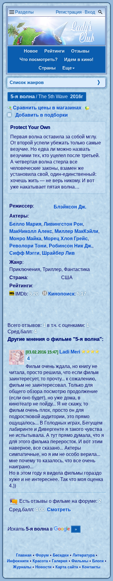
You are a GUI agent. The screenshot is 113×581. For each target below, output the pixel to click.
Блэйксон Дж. (70, 206)
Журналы (22, 567)
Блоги (98, 561)
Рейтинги (54, 50)
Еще (67, 67)
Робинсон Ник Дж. (70, 245)
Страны (47, 67)
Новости (43, 567)
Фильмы (79, 561)
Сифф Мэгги (24, 253)
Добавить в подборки (41, 115)
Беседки (61, 555)
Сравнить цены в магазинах (47, 107)
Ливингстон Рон (63, 224)
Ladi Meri (69, 351)
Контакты (91, 567)
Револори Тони (27, 245)
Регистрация (69, 12)
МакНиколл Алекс (30, 231)
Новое (31, 50)
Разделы (24, 12)
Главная (24, 555)
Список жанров (27, 82)
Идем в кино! (78, 59)
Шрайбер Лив (58, 253)
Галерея (59, 561)
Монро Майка (25, 238)
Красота (40, 561)
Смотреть (59, 509)
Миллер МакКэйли (76, 231)
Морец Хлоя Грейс (66, 238)
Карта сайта (66, 567)
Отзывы (80, 50)
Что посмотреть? (39, 59)
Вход (90, 12)
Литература (84, 555)
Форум (42, 555)
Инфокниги (18, 561)
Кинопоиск (61, 293)
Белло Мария (25, 224)
